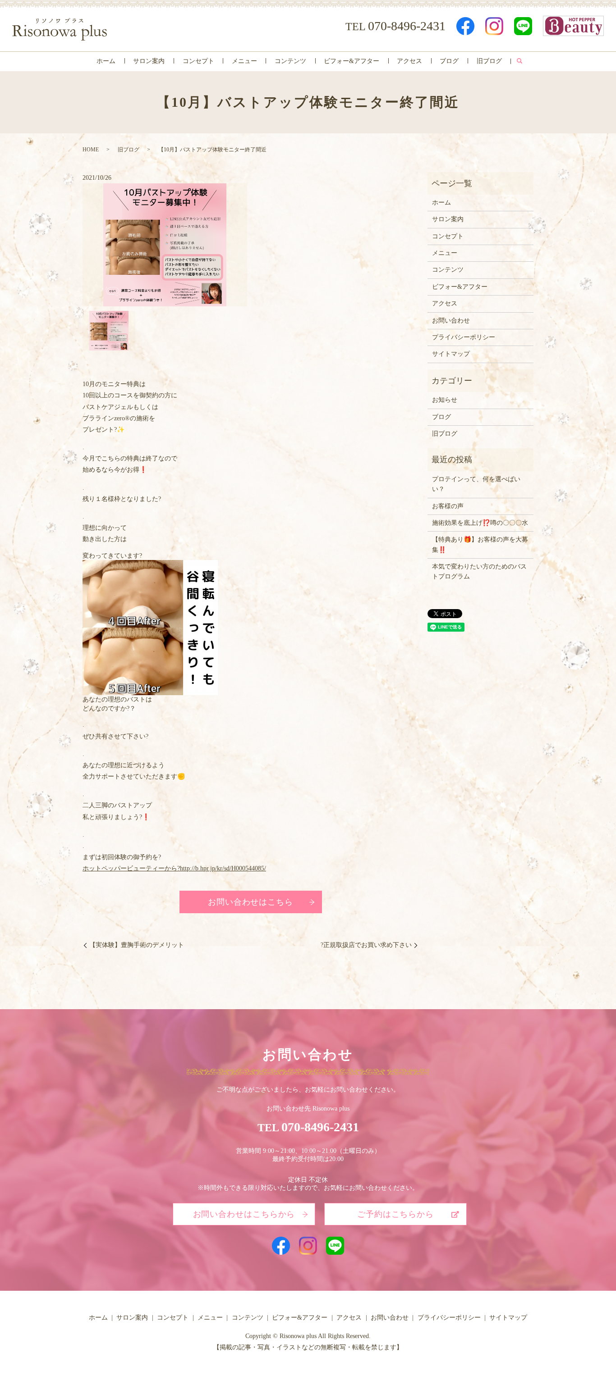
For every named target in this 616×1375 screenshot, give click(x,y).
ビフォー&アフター (351, 61)
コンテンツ (290, 61)
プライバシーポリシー (463, 337)
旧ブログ (489, 61)
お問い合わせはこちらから (244, 1214)
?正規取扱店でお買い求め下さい (366, 945)
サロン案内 (149, 61)
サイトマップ (451, 354)
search (519, 61)
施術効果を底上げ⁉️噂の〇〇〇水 (480, 522)
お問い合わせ (451, 320)
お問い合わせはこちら (250, 901)
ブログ (449, 61)
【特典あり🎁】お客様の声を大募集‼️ (480, 544)
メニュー (244, 61)
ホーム (106, 61)
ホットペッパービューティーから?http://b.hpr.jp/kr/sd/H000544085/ (174, 868)
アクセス (409, 61)
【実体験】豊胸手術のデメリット (136, 945)
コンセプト (198, 61)
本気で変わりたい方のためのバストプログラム (479, 571)
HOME (91, 149)
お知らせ (444, 399)
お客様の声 (448, 506)
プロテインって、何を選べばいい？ (476, 484)
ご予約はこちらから (395, 1214)
